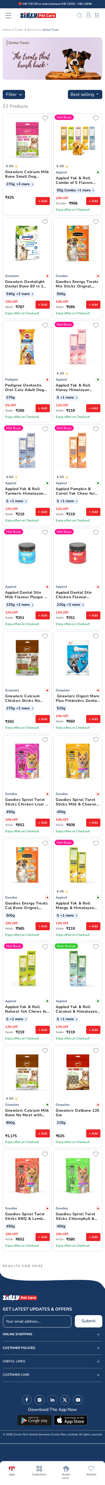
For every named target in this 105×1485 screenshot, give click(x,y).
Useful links (14, 1361)
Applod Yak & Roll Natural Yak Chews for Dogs (26, 1009)
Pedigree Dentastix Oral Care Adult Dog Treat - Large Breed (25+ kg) (24, 387)
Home (7, 30)
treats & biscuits (26, 30)
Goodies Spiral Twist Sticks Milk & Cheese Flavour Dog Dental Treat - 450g (76, 802)
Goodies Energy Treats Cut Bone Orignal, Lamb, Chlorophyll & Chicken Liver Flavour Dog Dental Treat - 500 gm (26, 905)
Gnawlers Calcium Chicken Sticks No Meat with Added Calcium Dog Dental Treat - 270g (24, 698)
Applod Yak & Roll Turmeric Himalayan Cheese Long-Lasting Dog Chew (25, 491)
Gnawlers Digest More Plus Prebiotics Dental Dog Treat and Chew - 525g (78, 698)
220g (10, 605)
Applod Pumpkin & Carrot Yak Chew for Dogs (75, 491)
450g (10, 812)
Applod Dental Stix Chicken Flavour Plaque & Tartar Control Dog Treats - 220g (75, 595)
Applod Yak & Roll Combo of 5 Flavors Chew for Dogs (74, 180)
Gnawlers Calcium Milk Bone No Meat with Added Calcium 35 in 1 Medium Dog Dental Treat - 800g (27, 1113)
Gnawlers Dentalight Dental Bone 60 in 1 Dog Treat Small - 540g (24, 284)
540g (10, 294)
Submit (89, 1321)
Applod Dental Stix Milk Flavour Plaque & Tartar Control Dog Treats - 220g (26, 595)
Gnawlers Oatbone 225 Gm (77, 1113)
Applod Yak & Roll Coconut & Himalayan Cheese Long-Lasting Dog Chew (76, 1009)
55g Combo (66, 190)
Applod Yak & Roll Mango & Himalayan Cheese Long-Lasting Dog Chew (76, 905)
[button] (11, 15)
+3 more (23, 184)
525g (61, 708)
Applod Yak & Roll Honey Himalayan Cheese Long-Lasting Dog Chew (76, 387)
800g (10, 1123)
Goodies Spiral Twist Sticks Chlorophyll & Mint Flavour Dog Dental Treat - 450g (75, 1216)
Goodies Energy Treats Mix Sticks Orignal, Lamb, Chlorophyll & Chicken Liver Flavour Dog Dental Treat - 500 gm (77, 284)
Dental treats (51, 30)
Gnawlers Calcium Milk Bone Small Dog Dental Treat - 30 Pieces (27, 174)
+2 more (23, 294)
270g (10, 184)
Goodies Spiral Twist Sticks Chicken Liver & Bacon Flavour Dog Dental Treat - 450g (26, 802)
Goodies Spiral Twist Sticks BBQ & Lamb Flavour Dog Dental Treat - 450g (25, 1216)
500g (61, 294)
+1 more (84, 190)
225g (61, 1123)
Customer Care (16, 1375)
